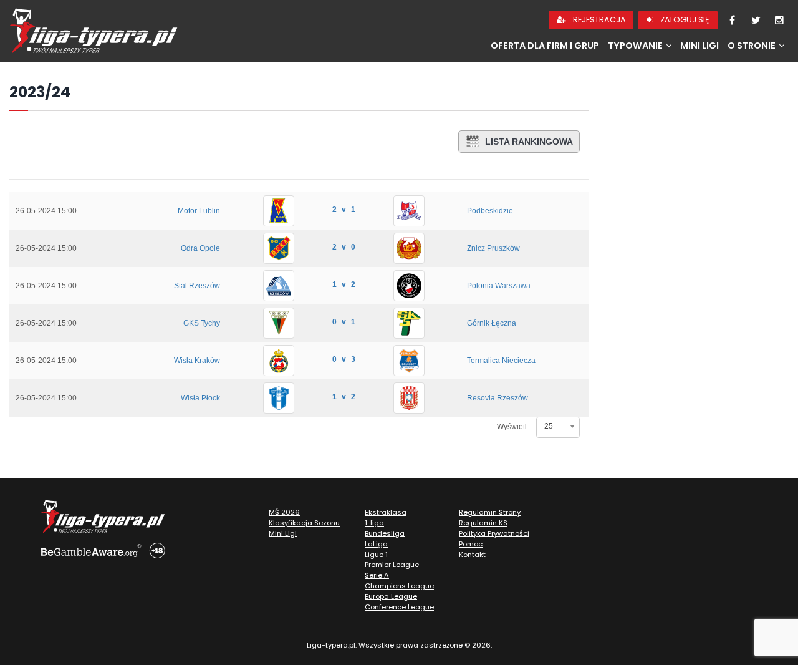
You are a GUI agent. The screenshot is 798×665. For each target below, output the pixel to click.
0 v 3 (343, 359)
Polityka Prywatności (494, 533)
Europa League (391, 596)
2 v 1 (343, 209)
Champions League (399, 586)
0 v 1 (343, 322)
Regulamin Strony (490, 512)
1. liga (374, 523)
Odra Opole (200, 248)
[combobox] (558, 426)
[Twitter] (755, 20)
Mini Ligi (699, 45)
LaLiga (376, 544)
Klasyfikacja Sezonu (304, 523)
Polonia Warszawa (499, 285)
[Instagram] (779, 20)
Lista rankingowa (529, 142)
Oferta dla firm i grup (545, 45)
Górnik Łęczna (491, 323)
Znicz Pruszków (493, 248)
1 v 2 (343, 284)
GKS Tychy (201, 323)
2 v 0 (343, 247)
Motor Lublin (199, 210)
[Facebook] (732, 20)
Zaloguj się (683, 19)
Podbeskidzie (490, 210)
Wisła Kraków (197, 360)
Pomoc (471, 544)
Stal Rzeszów (197, 285)
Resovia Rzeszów (497, 398)
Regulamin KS (483, 523)
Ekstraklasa (385, 512)
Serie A (377, 575)
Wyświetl (512, 426)
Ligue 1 (376, 555)
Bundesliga (385, 533)
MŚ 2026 (284, 512)
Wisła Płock (200, 398)
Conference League (399, 607)
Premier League (392, 565)
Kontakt (472, 555)
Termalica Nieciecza (501, 360)
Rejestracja (598, 19)
